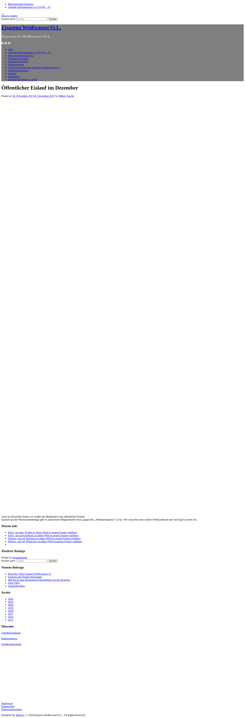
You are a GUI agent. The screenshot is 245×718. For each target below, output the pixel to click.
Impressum (14, 76)
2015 (10, 619)
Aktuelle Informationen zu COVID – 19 (29, 7)
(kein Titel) (14, 583)
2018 (10, 610)
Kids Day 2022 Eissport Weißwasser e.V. (30, 573)
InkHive (20, 715)
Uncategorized (19, 557)
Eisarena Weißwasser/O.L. (31, 27)
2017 (10, 613)
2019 (10, 607)
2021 (10, 601)
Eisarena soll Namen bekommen (25, 577)
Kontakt (12, 73)
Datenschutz (7, 706)
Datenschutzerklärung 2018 (22, 79)
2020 (10, 604)
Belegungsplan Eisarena (20, 4)
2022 (10, 598)
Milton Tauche (66, 96)
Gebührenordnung (11, 632)
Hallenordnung (16, 64)
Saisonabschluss (16, 586)
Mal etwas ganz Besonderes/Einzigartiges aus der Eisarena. (39, 580)
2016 (10, 616)
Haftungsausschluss (18, 70)
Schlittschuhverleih (18, 61)
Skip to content (9, 15)
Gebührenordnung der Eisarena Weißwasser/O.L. (34, 67)
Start (10, 49)
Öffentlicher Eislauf (18, 58)
